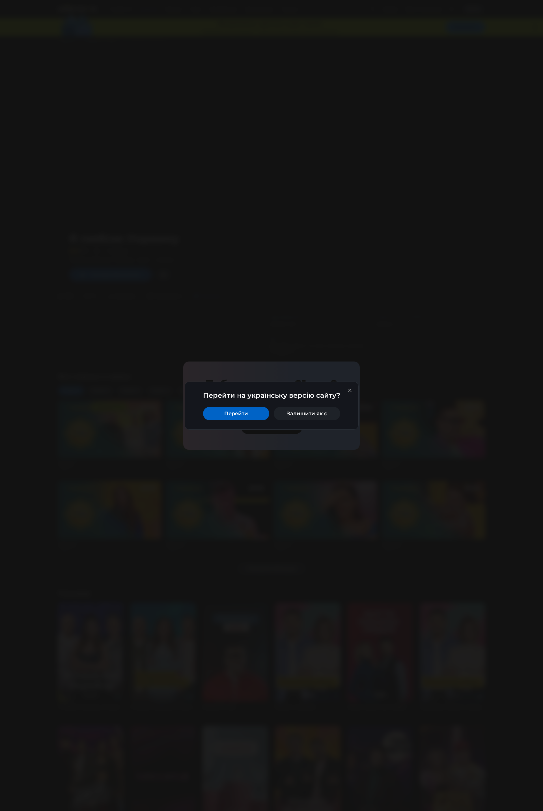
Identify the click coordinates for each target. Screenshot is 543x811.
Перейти (236, 413)
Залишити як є (307, 413)
